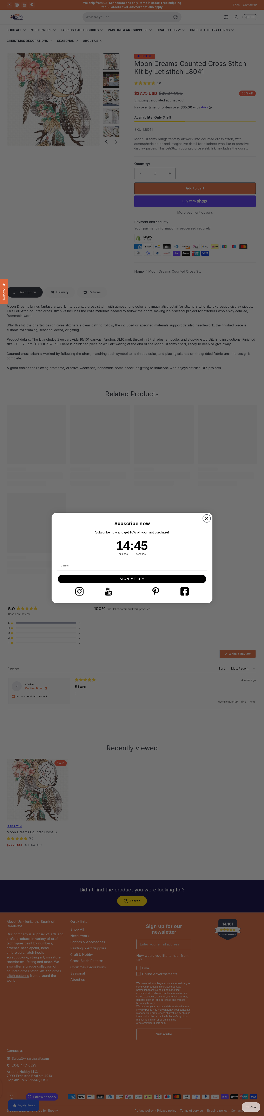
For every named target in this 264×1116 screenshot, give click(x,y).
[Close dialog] (206, 518)
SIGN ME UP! (132, 579)
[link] (79, 591)
